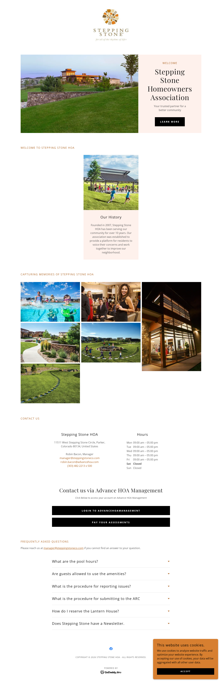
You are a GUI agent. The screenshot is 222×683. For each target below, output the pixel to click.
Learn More (170, 121)
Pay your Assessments (111, 522)
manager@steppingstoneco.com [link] (80, 458)
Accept (185, 671)
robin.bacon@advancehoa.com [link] (79, 462)
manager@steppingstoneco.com (64, 548)
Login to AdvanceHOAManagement (111, 510)
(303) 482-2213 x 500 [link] (79, 466)
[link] (111, 25)
